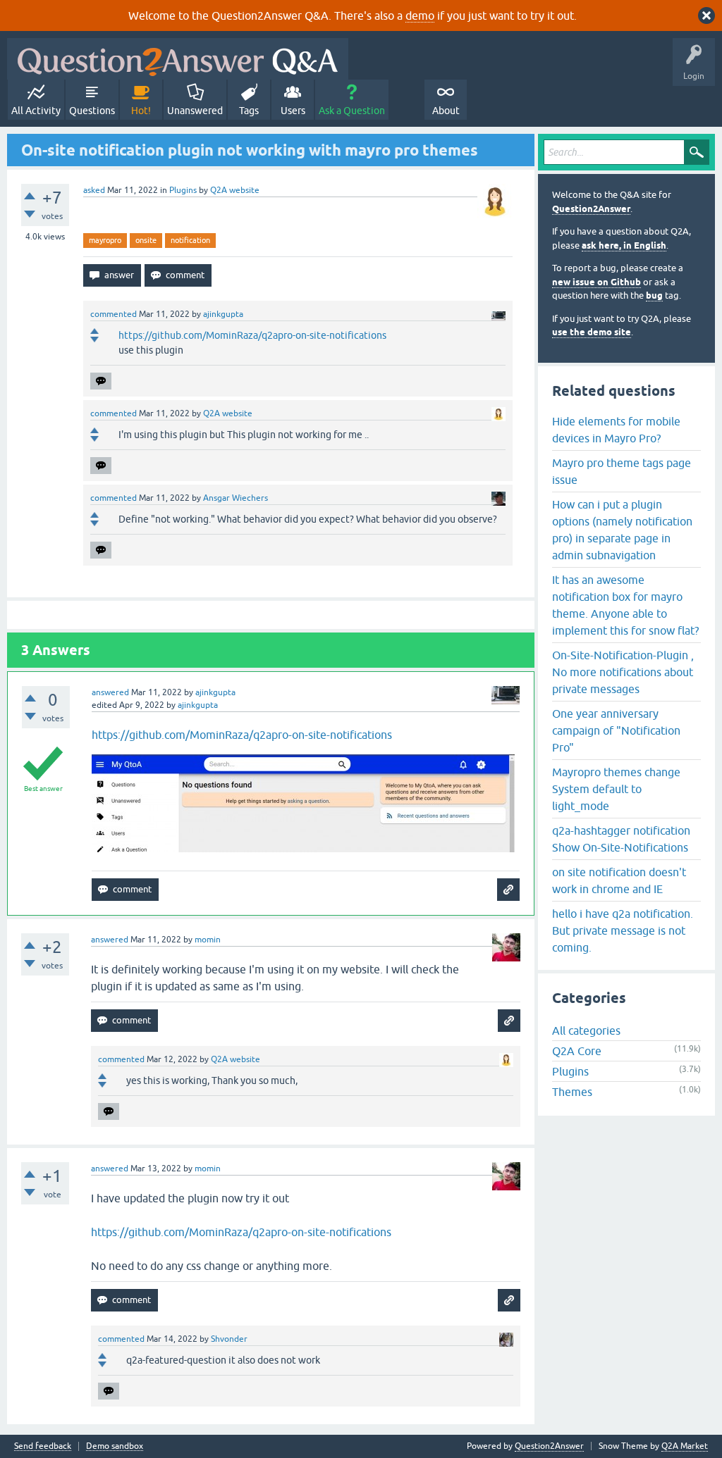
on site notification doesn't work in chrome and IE (619, 880)
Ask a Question (352, 110)
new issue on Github (596, 282)
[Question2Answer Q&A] (177, 59)
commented (113, 314)
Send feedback (42, 1446)
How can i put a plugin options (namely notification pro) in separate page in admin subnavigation (622, 529)
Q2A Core (576, 1051)
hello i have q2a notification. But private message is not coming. (622, 930)
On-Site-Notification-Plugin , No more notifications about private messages (623, 672)
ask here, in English (624, 245)
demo (419, 15)
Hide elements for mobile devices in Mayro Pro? (616, 429)
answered (110, 692)
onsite (146, 240)
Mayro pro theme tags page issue (621, 471)
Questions (92, 110)
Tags (249, 110)
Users (293, 110)
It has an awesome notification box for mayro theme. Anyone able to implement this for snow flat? (625, 605)
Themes (572, 1091)
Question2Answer (591, 209)
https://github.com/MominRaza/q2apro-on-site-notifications (252, 335)
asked (94, 190)
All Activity (36, 110)
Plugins (183, 190)
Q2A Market (684, 1446)
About (446, 110)
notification (190, 240)
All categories (586, 1030)
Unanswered (195, 110)
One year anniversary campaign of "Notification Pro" (616, 730)
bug (654, 295)
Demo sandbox (114, 1446)
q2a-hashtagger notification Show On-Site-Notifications (621, 839)
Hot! (141, 110)
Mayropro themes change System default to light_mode (616, 789)
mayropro (105, 240)
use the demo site (591, 332)
